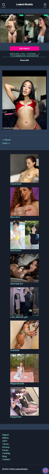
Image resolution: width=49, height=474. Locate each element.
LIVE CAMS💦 (24, 49)
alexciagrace (16, 283)
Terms (5, 444)
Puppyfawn (15, 417)
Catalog (6, 453)
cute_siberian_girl (18, 317)
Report (5, 435)
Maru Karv (15, 217)
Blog (4, 456)
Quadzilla (14, 350)
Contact (6, 459)
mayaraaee (15, 184)
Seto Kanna (15, 250)
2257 (4, 441)
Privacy (6, 447)
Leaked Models (24, 4)
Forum (5, 450)
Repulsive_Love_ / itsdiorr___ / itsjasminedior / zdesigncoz (24, 55)
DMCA (5, 438)
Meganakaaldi (17, 383)
